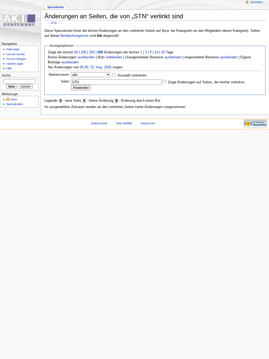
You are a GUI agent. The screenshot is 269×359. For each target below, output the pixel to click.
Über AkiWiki (124, 123)
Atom (14, 99)
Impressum (148, 123)
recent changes (16, 58)
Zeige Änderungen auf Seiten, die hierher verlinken (206, 82)
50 (76, 52)
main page (12, 49)
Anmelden (256, 2)
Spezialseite (55, 7)
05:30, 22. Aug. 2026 (95, 67)
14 (156, 52)
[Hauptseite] (20, 20)
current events (15, 54)
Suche (6, 75)
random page (14, 63)
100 (83, 52)
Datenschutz (99, 123)
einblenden (114, 57)
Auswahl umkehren (132, 75)
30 (163, 52)
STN (53, 22)
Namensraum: (59, 74)
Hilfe (9, 68)
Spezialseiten (14, 104)
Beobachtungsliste (74, 36)
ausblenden (86, 57)
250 (92, 52)
